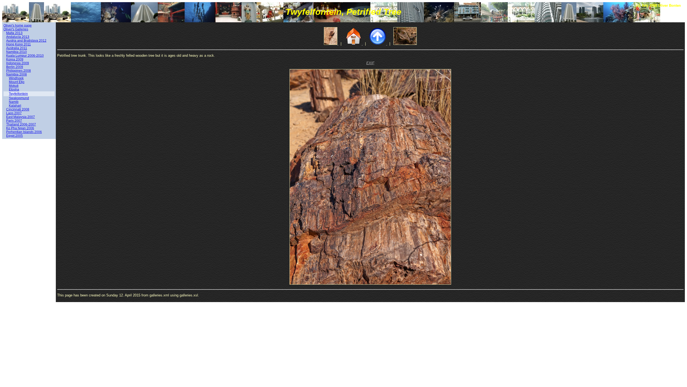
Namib (14, 102)
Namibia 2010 (16, 52)
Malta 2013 (14, 33)
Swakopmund (19, 98)
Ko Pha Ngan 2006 (20, 128)
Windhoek (16, 78)
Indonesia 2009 (17, 63)
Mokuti (14, 86)
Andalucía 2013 (17, 37)
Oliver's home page (17, 25)
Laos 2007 (14, 113)
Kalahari (15, 106)
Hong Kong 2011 (18, 44)
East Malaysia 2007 (20, 117)
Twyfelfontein (18, 94)
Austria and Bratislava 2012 (26, 40)
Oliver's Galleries (15, 29)
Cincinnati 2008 (17, 109)
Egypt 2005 (14, 136)
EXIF (370, 63)
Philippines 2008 (18, 71)
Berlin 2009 (14, 67)
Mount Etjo (16, 82)
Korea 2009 (14, 59)
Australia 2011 (16, 48)
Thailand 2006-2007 (21, 124)
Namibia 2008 (16, 74)
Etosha (14, 89)
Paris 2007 (14, 121)
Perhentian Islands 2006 (24, 132)
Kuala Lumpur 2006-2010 (25, 56)
